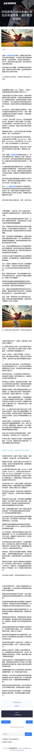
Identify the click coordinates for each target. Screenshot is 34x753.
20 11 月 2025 (11, 49)
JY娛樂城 (3, 49)
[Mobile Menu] (29, 3)
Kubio (22, 750)
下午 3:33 (18, 49)
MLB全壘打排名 (10, 55)
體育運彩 (17, 706)
